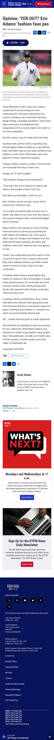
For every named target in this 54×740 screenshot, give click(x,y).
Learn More (27, 497)
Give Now (44, 4)
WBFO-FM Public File (13, 717)
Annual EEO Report (13, 695)
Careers (8, 678)
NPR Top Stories (18, 356)
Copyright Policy (11, 667)
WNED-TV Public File (13, 711)
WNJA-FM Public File (13, 715)
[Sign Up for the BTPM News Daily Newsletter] (27, 521)
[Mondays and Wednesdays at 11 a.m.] (27, 444)
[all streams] (50, 736)
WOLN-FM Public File (13, 719)
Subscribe (27, 564)
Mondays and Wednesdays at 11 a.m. (27, 476)
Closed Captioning (12, 689)
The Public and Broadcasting (17, 724)
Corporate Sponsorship (14, 684)
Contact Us (9, 656)
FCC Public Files (11, 700)
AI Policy (8, 673)
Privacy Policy (11, 661)
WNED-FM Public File (13, 713)
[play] (4, 736)
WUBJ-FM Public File (13, 722)
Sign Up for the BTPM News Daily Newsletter (27, 543)
